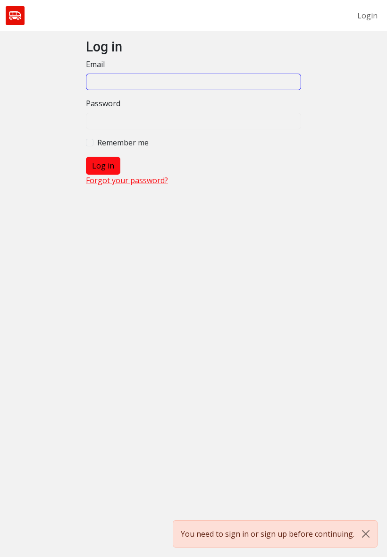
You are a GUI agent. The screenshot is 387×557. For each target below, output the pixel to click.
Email (95, 64)
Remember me (123, 142)
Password (103, 103)
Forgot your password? (127, 180)
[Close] (365, 534)
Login (367, 15)
